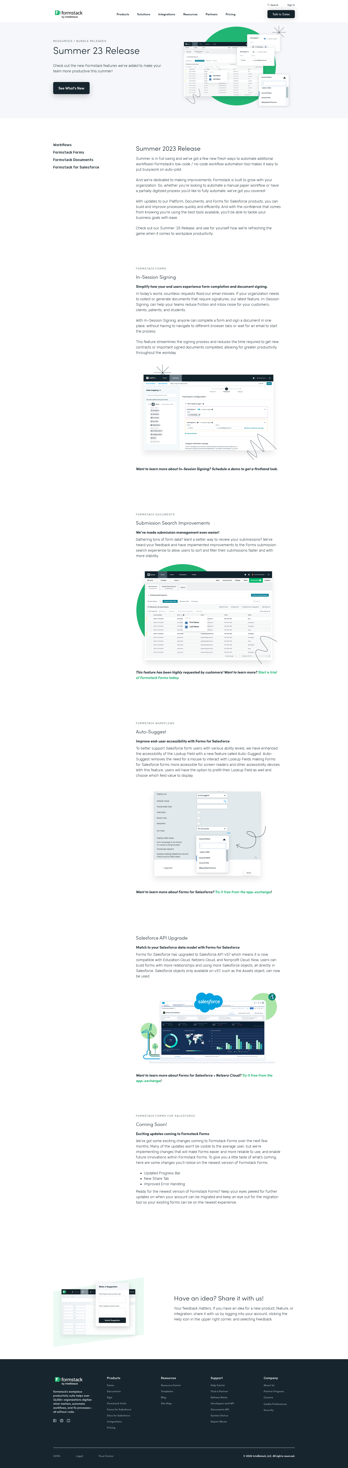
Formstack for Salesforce (76, 167)
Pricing (230, 14)
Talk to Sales (281, 14)
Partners (212, 14)
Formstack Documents (73, 160)
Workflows (62, 145)
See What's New (71, 87)
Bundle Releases (91, 41)
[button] (123, 14)
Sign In (291, 4)
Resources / (64, 41)
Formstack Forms (68, 152)
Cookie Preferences (275, 1404)
